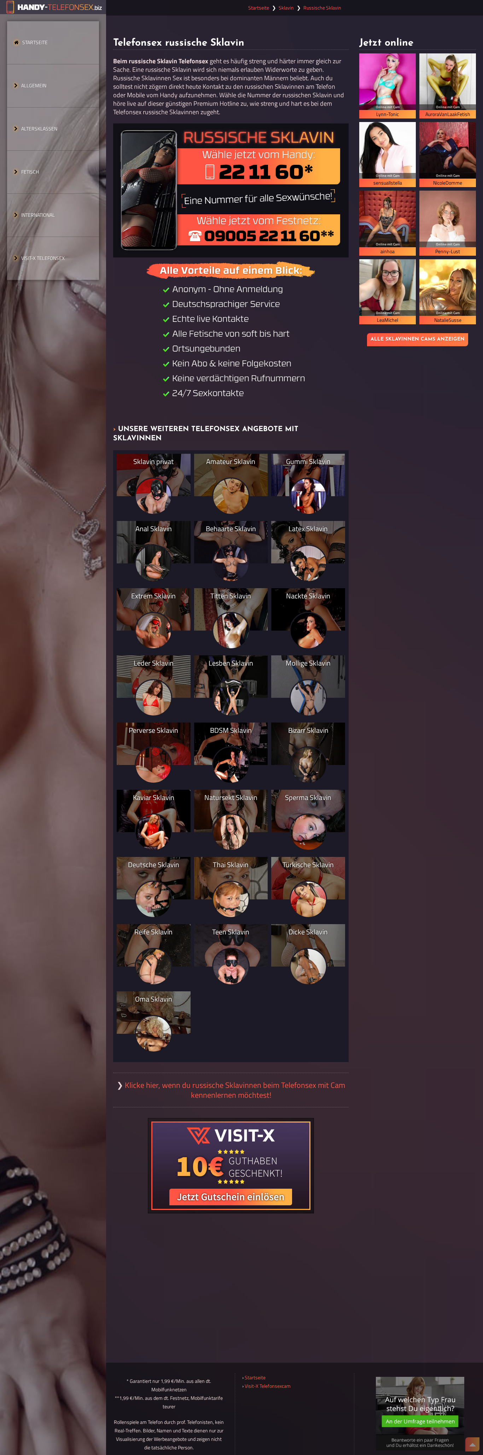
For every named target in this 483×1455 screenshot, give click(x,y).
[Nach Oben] (472, 1444)
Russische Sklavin (322, 8)
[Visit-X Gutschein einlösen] (230, 1165)
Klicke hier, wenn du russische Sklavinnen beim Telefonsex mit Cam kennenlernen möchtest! (235, 1090)
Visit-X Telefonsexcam (268, 1386)
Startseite (35, 42)
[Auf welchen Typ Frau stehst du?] (420, 1413)
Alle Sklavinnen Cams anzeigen (418, 339)
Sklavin (286, 8)
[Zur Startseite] (53, 7)
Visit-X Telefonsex (43, 258)
